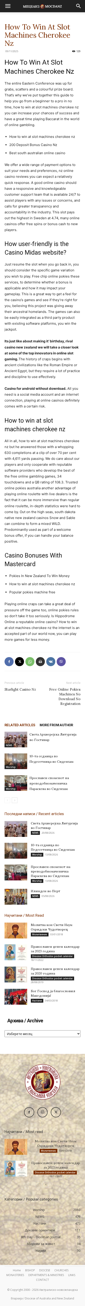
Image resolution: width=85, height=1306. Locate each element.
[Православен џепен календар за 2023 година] (16, 952)
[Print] (40, 661)
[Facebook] (9, 661)
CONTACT (42, 1280)
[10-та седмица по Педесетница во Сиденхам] (16, 761)
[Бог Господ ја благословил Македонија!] (16, 997)
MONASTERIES (15, 1275)
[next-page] (14, 800)
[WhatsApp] (29, 661)
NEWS (9, 745)
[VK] (50, 661)
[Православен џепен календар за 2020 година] (16, 974)
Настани (37, 1000)
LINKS (71, 1275)
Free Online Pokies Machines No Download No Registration (64, 696)
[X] (19, 661)
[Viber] (61, 661)
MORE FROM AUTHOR (56, 725)
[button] (7, 6)
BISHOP (30, 1270)
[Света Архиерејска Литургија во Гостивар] (16, 739)
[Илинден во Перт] (16, 897)
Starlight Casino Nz (20, 689)
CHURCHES (61, 1270)
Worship (11, 767)
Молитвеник (39, 934)
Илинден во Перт (45, 891)
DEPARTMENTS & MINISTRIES (46, 1275)
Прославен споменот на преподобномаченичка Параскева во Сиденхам (49, 783)
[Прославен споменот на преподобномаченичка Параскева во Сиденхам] (16, 783)
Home (17, 1270)
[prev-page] (7, 800)
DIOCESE (44, 1270)
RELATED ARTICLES (20, 725)
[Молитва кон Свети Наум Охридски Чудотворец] (16, 930)
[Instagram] (42, 1112)
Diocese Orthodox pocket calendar (52, 956)
